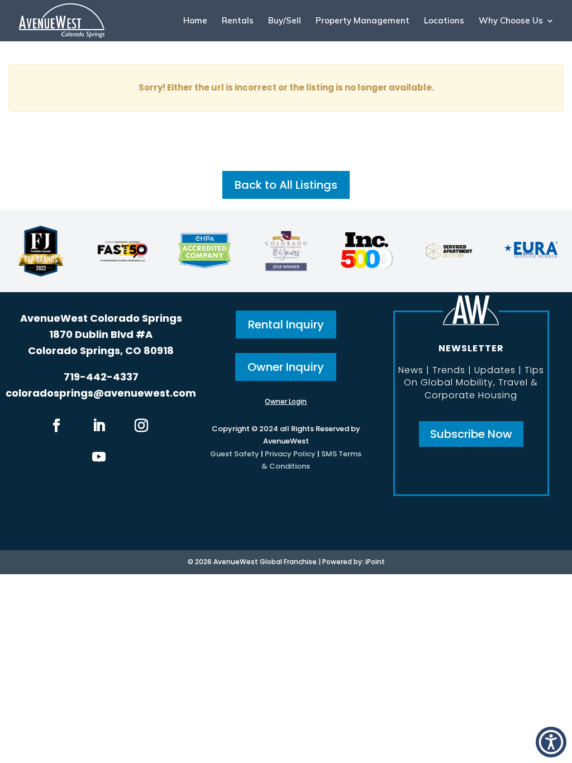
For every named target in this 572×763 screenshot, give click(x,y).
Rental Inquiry (286, 324)
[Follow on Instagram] (141, 425)
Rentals (238, 21)
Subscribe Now (471, 434)
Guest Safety (234, 454)
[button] (551, 742)
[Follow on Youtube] (98, 457)
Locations (444, 21)
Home (195, 21)
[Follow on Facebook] (56, 425)
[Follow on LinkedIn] (99, 425)
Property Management (362, 21)
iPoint (375, 561)
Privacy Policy (290, 454)
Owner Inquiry (285, 367)
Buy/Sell (284, 21)
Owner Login (286, 401)
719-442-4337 (101, 377)
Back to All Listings (286, 185)
